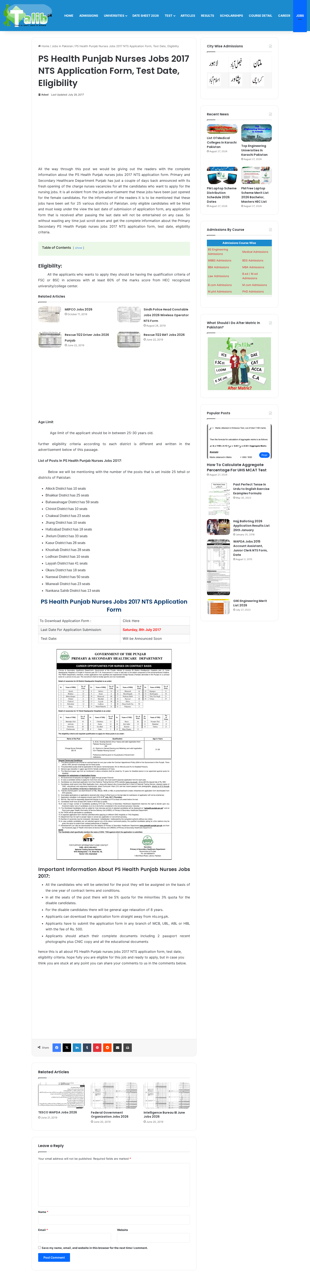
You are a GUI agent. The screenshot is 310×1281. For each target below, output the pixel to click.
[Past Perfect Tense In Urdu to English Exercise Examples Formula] (218, 499)
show (78, 247)
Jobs (300, 15)
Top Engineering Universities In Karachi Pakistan (254, 150)
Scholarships (231, 15)
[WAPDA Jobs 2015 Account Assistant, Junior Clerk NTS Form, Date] (218, 567)
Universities (114, 15)
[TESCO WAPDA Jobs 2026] (61, 1095)
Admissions (88, 15)
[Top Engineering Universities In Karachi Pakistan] (256, 133)
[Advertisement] (114, 133)
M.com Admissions (254, 285)
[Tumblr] (87, 1047)
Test (168, 15)
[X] (67, 1047)
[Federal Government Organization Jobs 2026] (114, 1095)
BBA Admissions (218, 267)
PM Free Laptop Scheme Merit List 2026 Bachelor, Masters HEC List (255, 195)
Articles (188, 15)
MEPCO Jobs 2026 (78, 309)
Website (122, 1230)
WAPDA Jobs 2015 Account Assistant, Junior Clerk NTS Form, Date (250, 548)
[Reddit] (107, 1047)
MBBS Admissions (219, 260)
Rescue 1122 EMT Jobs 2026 (164, 335)
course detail (260, 15)
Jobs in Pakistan (62, 46)
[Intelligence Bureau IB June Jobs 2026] (167, 1095)
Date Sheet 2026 (145, 15)
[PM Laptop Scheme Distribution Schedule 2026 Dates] (222, 175)
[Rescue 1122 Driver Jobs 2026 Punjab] (50, 340)
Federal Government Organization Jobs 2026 (109, 1114)
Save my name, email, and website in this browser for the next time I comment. (95, 1248)
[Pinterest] (97, 1047)
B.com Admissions (220, 285)
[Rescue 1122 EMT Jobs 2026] (128, 340)
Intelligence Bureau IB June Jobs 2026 (164, 1114)
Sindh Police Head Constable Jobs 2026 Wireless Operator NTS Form (166, 315)
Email (43, 1230)
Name (43, 1212)
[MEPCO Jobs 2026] (50, 314)
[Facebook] (57, 1047)
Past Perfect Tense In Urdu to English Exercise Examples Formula (251, 488)
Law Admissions (218, 276)
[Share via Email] (117, 1047)
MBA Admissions (253, 267)
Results (207, 15)
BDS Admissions (252, 260)
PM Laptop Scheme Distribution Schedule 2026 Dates (222, 195)
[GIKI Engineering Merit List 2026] (218, 607)
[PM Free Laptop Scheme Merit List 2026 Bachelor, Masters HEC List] (256, 175)
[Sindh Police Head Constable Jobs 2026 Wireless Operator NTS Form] (128, 314)
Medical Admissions (255, 251)
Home (68, 15)
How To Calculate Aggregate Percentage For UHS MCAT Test (237, 467)
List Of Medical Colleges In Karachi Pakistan (222, 142)
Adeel (45, 94)
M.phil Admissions (220, 291)
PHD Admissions (253, 291)
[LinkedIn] (77, 1047)
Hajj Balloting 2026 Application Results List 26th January (251, 525)
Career (284, 15)
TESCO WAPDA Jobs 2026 (57, 1112)
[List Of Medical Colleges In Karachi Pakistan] (222, 129)
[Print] (127, 1047)
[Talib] (27, 15)
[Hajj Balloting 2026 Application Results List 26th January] (218, 527)
